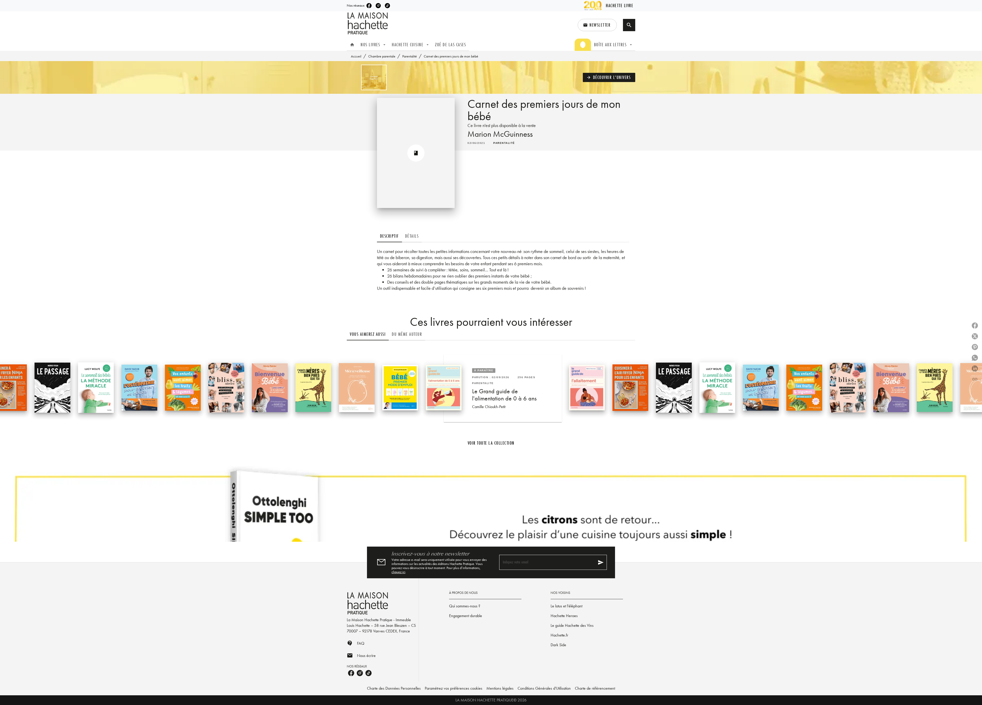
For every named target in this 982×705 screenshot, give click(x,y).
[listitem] (369, 5)
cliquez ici (398, 572)
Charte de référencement (595, 688)
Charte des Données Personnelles (394, 688)
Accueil (356, 56)
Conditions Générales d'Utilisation (544, 688)
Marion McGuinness (500, 134)
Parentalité (409, 56)
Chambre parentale (381, 56)
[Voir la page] (491, 503)
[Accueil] (368, 23)
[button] (597, 25)
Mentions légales (500, 688)
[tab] (352, 45)
